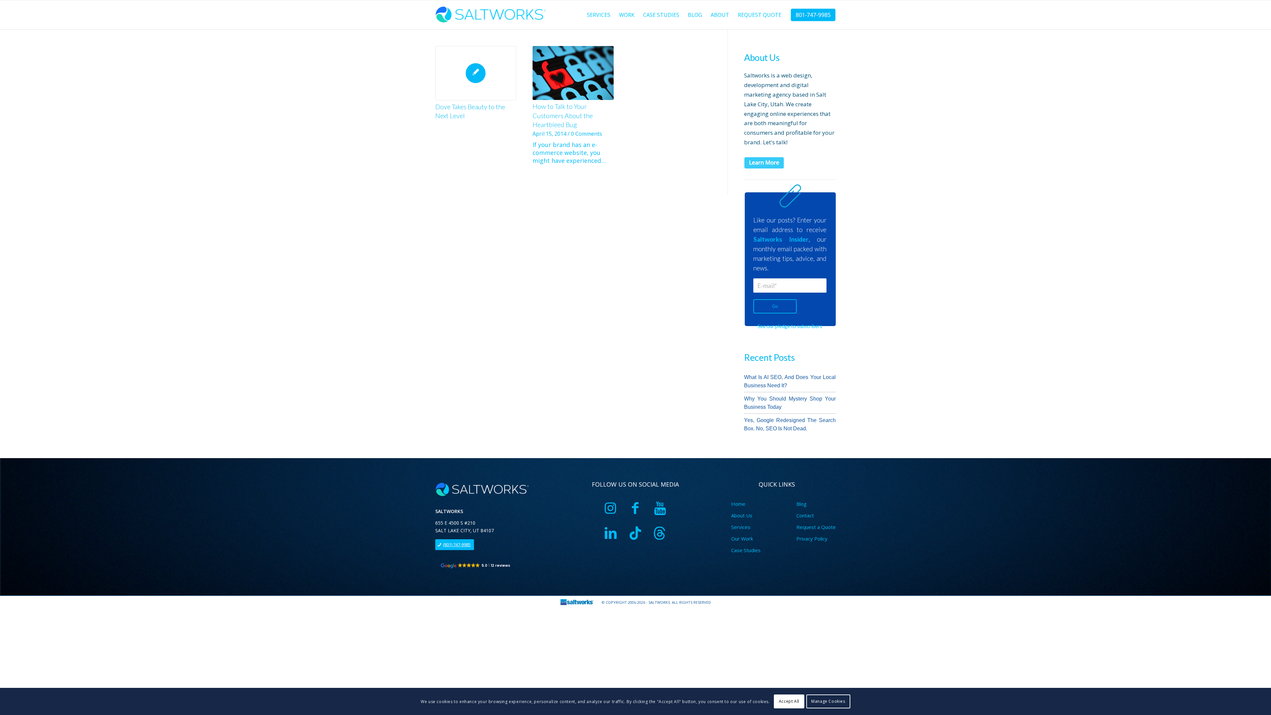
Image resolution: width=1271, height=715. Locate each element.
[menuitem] (599, 14)
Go (775, 306)
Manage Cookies (828, 701)
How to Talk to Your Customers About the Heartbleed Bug (563, 115)
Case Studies (746, 550)
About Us (741, 515)
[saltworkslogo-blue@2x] (492, 15)
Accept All (789, 701)
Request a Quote (816, 527)
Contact (805, 515)
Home (738, 504)
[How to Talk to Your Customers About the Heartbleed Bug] (573, 73)
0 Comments (586, 133)
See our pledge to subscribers (790, 326)
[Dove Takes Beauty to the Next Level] (475, 73)
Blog (801, 504)
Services (740, 527)
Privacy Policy (811, 538)
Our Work (742, 538)
